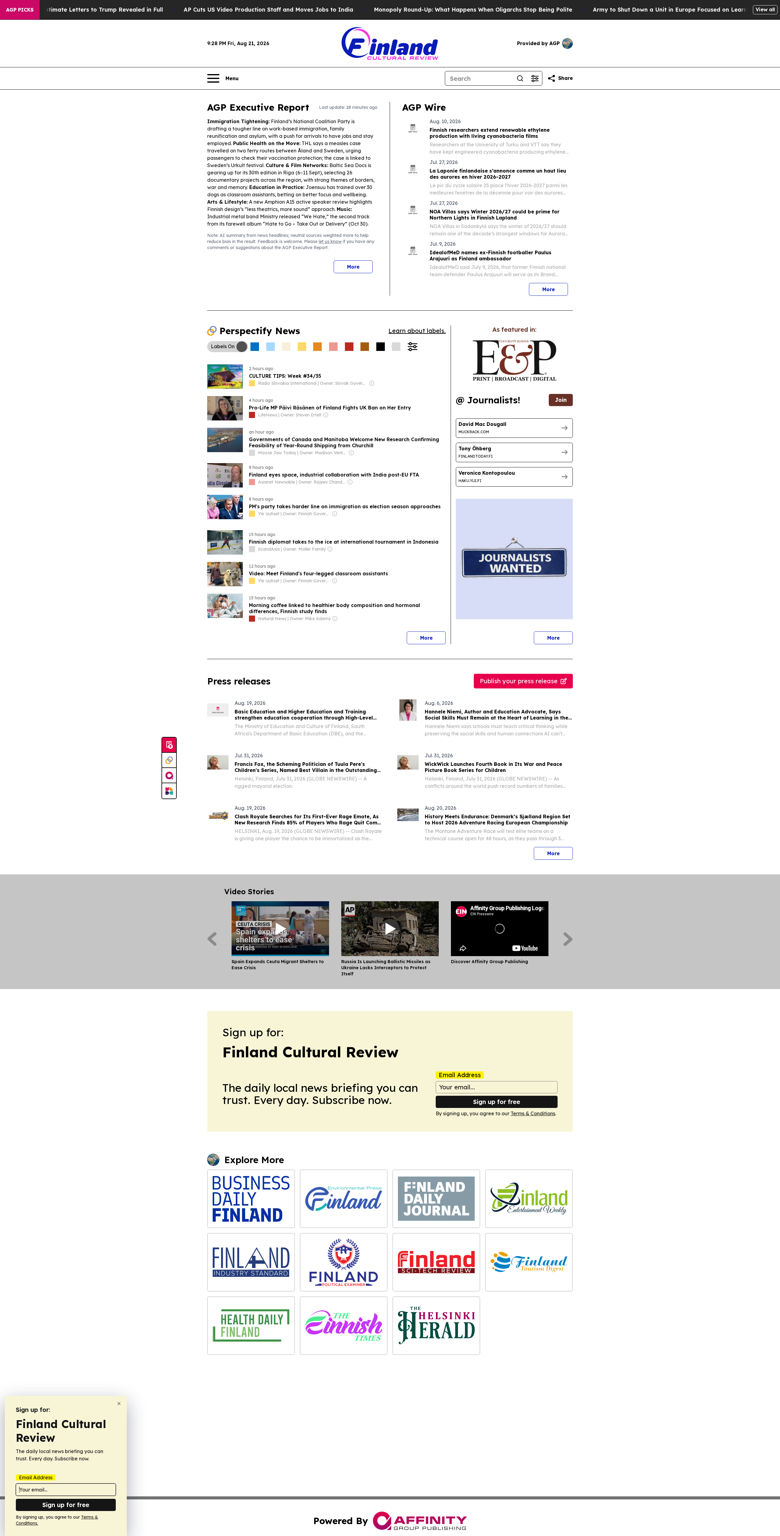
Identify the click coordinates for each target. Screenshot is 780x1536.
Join (561, 399)
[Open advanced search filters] (534, 78)
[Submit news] (169, 745)
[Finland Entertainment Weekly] (529, 1199)
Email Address (460, 1075)
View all (765, 9)
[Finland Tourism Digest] (529, 1262)
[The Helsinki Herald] (436, 1325)
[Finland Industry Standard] (251, 1262)
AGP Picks (20, 10)
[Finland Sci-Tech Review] (436, 1262)
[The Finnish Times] (344, 1325)
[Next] (568, 939)
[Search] (520, 78)
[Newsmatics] (169, 790)
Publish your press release (519, 681)
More (353, 267)
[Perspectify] (169, 760)
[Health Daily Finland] (251, 1325)
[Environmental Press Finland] (344, 1199)
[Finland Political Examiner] (344, 1262)
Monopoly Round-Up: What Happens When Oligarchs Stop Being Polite (473, 9)
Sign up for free (496, 1102)
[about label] (252, 383)
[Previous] (212, 939)
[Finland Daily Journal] (436, 1199)
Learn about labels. (417, 330)
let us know (330, 241)
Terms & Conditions (533, 1113)
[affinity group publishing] (169, 775)
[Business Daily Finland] (251, 1199)
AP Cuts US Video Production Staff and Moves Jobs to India (268, 9)
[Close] (119, 1403)
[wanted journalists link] (514, 360)
